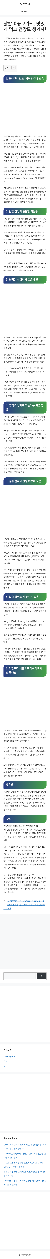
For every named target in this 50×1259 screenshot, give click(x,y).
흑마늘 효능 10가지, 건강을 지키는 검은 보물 (25, 900)
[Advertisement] (25, 109)
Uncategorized (10, 1056)
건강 (5, 1061)
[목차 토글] (12, 68)
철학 (5, 1066)
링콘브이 (25, 4)
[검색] (41, 976)
